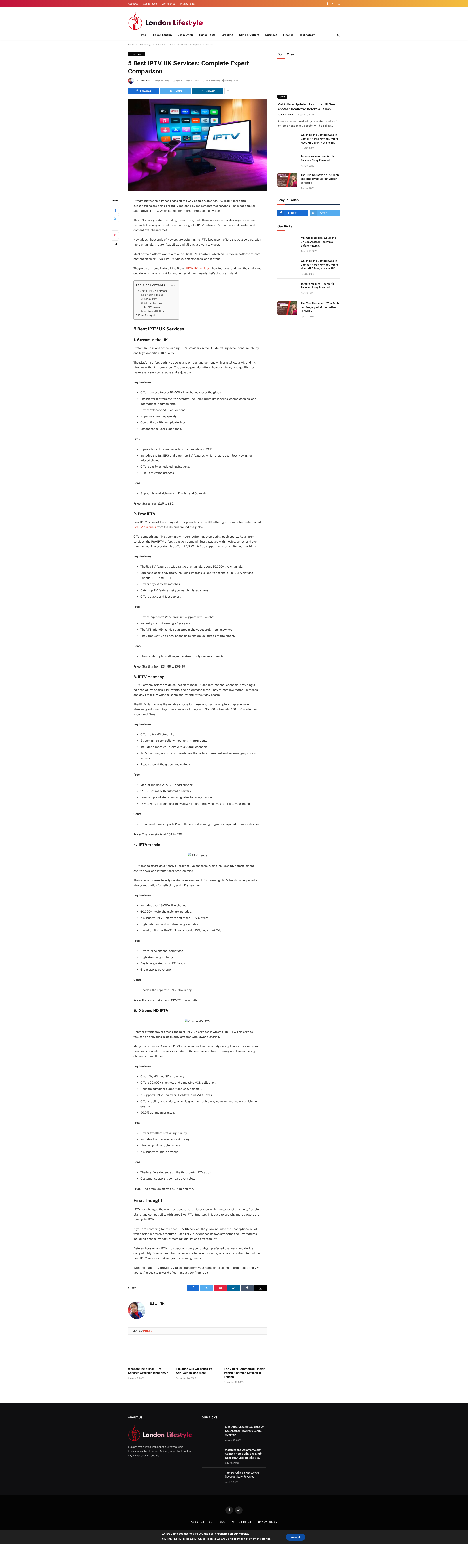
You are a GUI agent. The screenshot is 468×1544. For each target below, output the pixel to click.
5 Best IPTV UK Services (152, 290)
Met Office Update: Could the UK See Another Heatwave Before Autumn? (306, 106)
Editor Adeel (287, 114)
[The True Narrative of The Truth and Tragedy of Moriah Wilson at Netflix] (287, 180)
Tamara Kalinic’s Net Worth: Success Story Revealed (318, 158)
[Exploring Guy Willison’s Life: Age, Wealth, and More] (197, 1352)
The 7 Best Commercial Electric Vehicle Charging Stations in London (244, 1373)
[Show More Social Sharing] (227, 91)
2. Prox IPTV (150, 299)
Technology (307, 34)
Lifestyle (227, 34)
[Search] (338, 35)
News (142, 34)
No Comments (213, 80)
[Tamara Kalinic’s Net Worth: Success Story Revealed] (287, 161)
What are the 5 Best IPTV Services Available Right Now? (148, 1371)
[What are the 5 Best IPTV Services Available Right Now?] (149, 1352)
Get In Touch (150, 3)
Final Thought (146, 315)
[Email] (115, 243)
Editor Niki (144, 80)
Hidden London (162, 34)
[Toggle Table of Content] (171, 285)
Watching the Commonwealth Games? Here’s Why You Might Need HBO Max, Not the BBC (319, 138)
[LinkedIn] (115, 227)
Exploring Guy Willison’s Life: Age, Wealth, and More (194, 1371)
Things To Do (207, 34)
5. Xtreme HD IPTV (154, 311)
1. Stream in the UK (153, 295)
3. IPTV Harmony (153, 303)
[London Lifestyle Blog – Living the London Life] (165, 20)
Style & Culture (249, 34)
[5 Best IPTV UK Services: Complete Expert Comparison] (197, 190)
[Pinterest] (115, 235)
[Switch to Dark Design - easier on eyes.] (338, 3)
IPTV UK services (198, 268)
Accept (295, 1537)
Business (271, 34)
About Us (133, 3)
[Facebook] (115, 210)
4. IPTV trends (152, 307)
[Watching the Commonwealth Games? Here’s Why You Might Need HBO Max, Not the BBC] (287, 140)
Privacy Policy (187, 3)
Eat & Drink (185, 34)
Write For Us (168, 3)
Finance (288, 34)
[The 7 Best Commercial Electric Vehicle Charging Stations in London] (245, 1352)
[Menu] (130, 35)
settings (265, 1538)
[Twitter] (115, 218)
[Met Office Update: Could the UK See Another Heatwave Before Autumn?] (308, 81)
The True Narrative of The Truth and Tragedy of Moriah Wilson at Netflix (320, 179)
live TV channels (144, 527)
